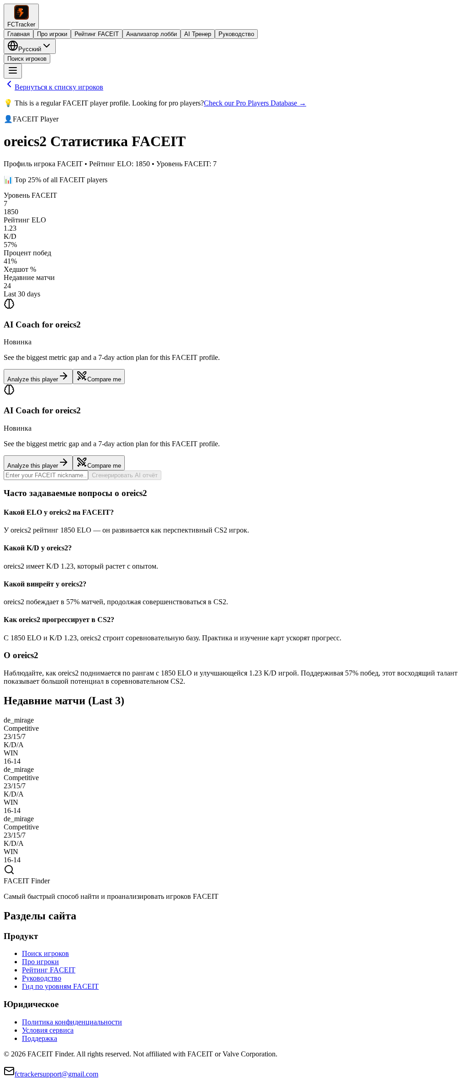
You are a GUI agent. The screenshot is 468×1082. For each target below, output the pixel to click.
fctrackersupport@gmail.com (56, 1074)
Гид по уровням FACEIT (60, 986)
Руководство (236, 34)
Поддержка (39, 1038)
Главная (18, 34)
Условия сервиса (48, 1030)
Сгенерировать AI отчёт (125, 475)
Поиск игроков (27, 58)
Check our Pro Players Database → (255, 103)
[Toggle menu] (13, 71)
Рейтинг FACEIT (96, 34)
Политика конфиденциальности (72, 1022)
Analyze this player (32, 379)
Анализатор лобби (151, 34)
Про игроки (52, 34)
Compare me (104, 379)
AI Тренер (197, 34)
